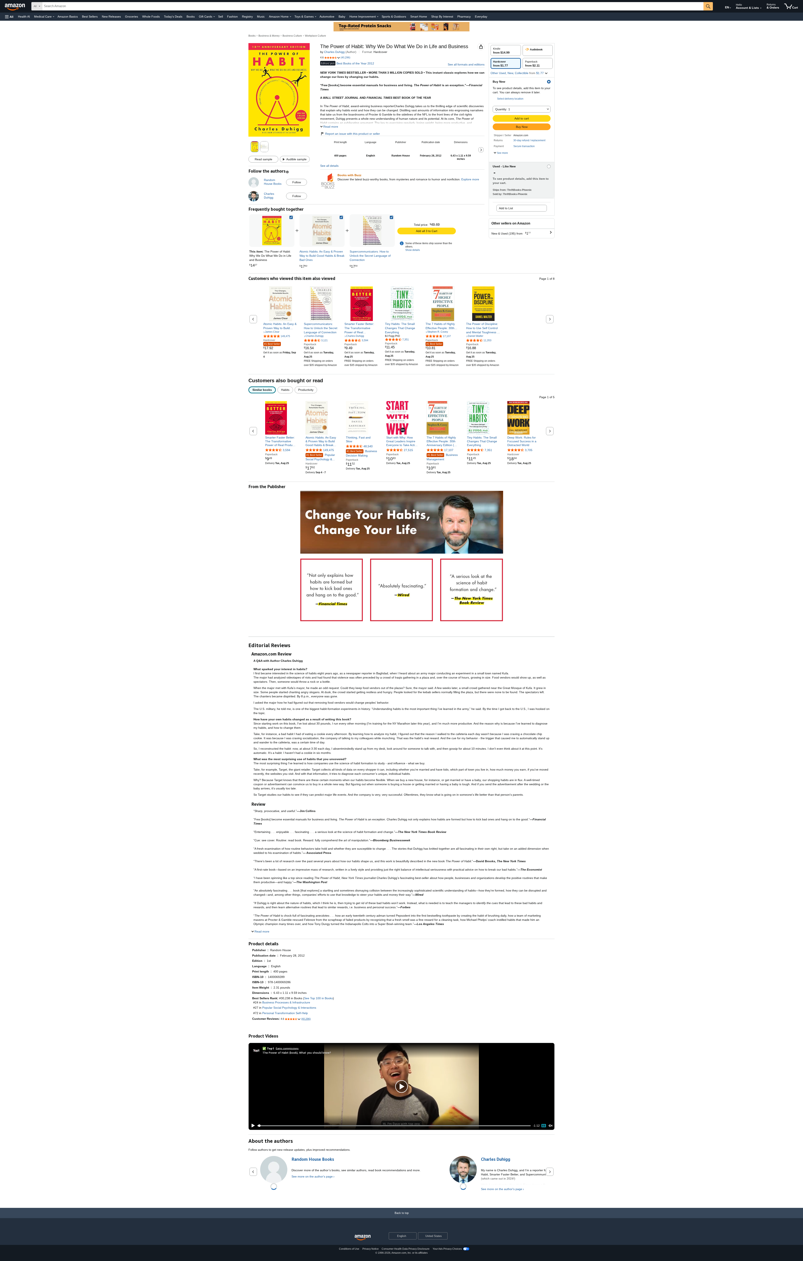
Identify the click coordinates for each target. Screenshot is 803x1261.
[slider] (394, 1125)
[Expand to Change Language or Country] (413, 1236)
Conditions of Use (349, 1248)
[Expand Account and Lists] (761, 8)
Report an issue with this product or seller (352, 133)
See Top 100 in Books (318, 998)
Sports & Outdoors (394, 16)
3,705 (528, 450)
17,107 (448, 450)
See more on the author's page (312, 1176)
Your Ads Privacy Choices (447, 1248)
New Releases (111, 16)
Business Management (442, 457)
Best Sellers (90, 16)
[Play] (252, 1126)
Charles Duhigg (334, 52)
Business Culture (292, 35)
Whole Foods (151, 16)
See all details (329, 165)
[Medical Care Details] (53, 16)
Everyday (481, 16)
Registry (247, 16)
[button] (9, 17)
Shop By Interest (442, 16)
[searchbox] (372, 6)
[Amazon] (15, 6)
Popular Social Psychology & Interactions (320, 457)
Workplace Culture (315, 35)
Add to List (506, 208)
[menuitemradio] (543, 1125)
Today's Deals (173, 16)
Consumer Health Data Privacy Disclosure (406, 1248)
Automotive (327, 16)
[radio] (506, 50)
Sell (220, 16)
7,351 (488, 450)
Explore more (470, 179)
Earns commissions (287, 1048)
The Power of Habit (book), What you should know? (296, 1052)
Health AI (24, 16)
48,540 (368, 446)
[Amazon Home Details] (290, 16)
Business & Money (269, 35)
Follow (296, 182)
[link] (322, 230)
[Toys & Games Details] (315, 16)
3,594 (286, 450)
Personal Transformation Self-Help (285, 1013)
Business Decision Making (361, 453)
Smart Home (418, 16)
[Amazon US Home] (363, 1237)
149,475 (328, 450)
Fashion (232, 16)
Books (191, 16)
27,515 (408, 450)
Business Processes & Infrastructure (286, 1002)
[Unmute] (551, 1125)
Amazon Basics (68, 16)
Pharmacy (464, 16)
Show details (412, 250)
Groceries (131, 16)
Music (261, 16)
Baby (342, 16)
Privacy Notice (370, 1248)
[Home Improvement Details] (377, 16)
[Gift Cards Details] (214, 16)
